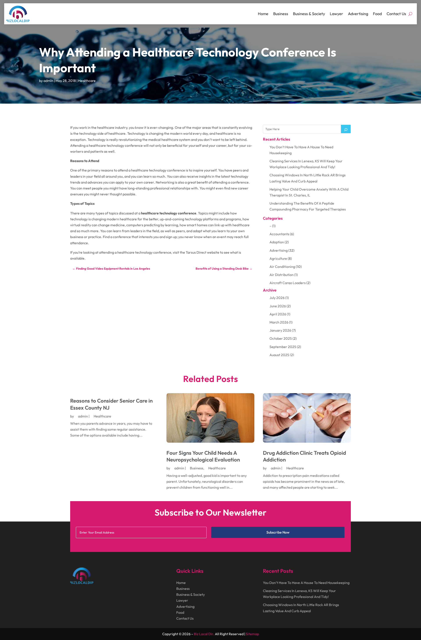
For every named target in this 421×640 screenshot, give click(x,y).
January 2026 (280, 330)
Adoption (276, 242)
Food (377, 13)
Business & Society (309, 13)
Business (280, 13)
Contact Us (396, 13)
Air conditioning (282, 266)
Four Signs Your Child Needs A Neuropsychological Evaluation (203, 456)
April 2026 (277, 314)
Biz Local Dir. (204, 634)
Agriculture (278, 258)
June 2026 (277, 306)
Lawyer (336, 13)
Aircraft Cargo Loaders (287, 283)
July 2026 (277, 297)
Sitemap (252, 634)
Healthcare (87, 80)
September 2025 (282, 347)
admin (48, 80)
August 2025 (279, 355)
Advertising (358, 13)
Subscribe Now (277, 532)
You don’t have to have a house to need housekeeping (306, 582)
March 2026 (278, 322)
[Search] (346, 129)
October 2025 (280, 338)
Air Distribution (281, 274)
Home (263, 13)
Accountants (279, 234)
